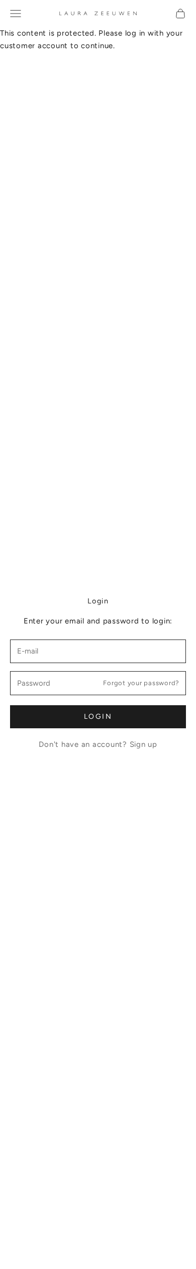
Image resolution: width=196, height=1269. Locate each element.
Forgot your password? (141, 683)
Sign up (143, 744)
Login (98, 716)
